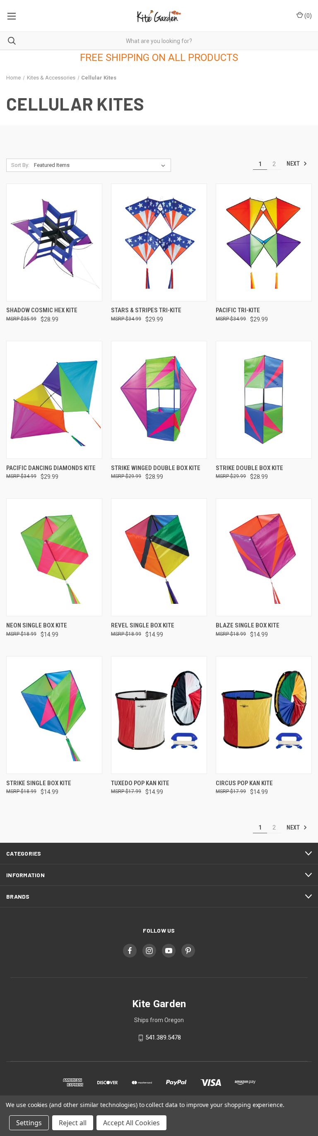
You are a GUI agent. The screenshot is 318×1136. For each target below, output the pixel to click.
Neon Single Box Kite (36, 625)
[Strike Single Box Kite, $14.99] (54, 715)
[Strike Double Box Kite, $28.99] (263, 399)
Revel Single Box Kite (142, 625)
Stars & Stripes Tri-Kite (146, 310)
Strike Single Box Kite (38, 783)
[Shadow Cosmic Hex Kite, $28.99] (54, 242)
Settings (29, 1122)
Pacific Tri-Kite (238, 310)
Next (294, 163)
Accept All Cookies (131, 1122)
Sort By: (20, 165)
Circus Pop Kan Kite (244, 783)
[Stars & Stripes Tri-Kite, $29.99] (159, 242)
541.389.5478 (163, 1037)
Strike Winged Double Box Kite (155, 468)
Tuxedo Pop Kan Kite (140, 783)
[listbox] (101, 165)
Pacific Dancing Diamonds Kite (51, 468)
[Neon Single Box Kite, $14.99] (54, 557)
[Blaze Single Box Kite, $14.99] (263, 557)
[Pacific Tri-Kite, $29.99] (263, 242)
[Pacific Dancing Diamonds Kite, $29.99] (54, 399)
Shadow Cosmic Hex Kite (41, 310)
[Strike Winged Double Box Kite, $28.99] (159, 399)
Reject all (73, 1122)
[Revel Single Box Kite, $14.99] (159, 557)
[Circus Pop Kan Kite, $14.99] (263, 715)
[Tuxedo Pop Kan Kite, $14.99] (159, 715)
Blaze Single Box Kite (247, 625)
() (307, 15)
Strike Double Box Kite (249, 468)
